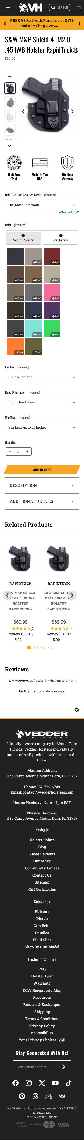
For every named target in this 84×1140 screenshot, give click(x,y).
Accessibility (42, 1032)
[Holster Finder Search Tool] (59, 7)
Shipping (42, 1011)
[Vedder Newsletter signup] (63, 1066)
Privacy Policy (42, 1025)
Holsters (42, 911)
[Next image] (72, 111)
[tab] (23, 238)
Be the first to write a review (42, 691)
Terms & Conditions (42, 1018)
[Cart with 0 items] (79, 7)
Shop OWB (45, 25)
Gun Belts (42, 925)
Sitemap (42, 882)
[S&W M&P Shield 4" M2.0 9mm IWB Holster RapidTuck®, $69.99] (59, 558)
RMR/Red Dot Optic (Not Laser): (30, 194)
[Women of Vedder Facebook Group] (49, 1096)
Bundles (42, 932)
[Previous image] (23, 111)
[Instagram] (29, 1083)
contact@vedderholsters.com (48, 792)
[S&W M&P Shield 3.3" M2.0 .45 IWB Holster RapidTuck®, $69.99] (20, 558)
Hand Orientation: (22, 392)
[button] (42, 691)
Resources (42, 997)
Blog (42, 846)
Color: (15, 224)
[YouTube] (55, 1083)
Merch (42, 918)
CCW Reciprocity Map (42, 990)
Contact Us (42, 875)
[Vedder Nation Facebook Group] (62, 1096)
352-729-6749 (48, 786)
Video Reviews (42, 853)
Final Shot (42, 939)
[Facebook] (15, 1083)
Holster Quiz (42, 975)
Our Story (42, 860)
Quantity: (10, 442)
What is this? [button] (68, 212)
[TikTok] (69, 1083)
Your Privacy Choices (37, 1039)
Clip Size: (17, 417)
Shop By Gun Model (42, 946)
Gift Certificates (42, 889)
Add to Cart (27, 469)
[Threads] (35, 1096)
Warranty (42, 983)
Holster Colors (42, 839)
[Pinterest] (22, 1096)
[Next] (79, 23)
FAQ (42, 969)
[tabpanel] (42, 301)
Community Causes (42, 867)
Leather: (17, 367)
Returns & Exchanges (42, 1004)
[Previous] (5, 23)
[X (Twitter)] (42, 1083)
